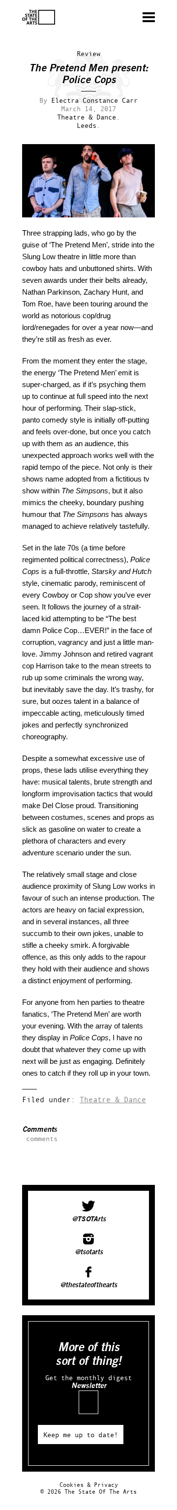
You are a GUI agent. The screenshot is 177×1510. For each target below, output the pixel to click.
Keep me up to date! (80, 1434)
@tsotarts (89, 1252)
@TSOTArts (89, 1219)
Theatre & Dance (113, 1099)
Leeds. (88, 125)
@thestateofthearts (88, 1285)
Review (88, 53)
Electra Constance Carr (94, 100)
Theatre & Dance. (88, 117)
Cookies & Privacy (88, 1484)
